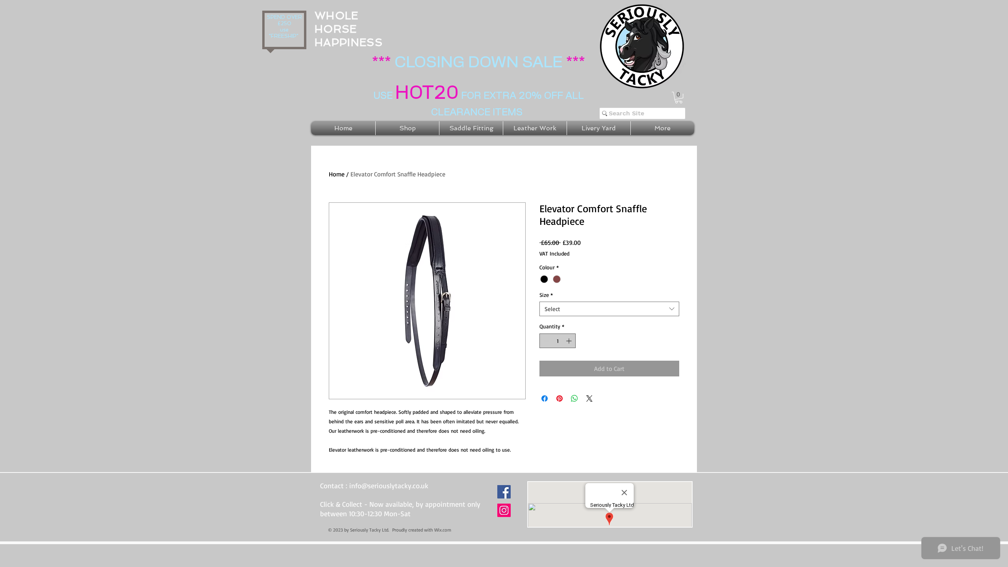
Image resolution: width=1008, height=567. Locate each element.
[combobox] (609, 309)
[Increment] (569, 341)
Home (337, 174)
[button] (679, 97)
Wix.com (442, 530)
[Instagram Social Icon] (504, 510)
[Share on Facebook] (544, 398)
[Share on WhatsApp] (574, 398)
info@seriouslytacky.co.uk (388, 485)
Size (546, 294)
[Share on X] (589, 398)
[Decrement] (545, 341)
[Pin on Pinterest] (559, 398)
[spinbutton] (557, 341)
